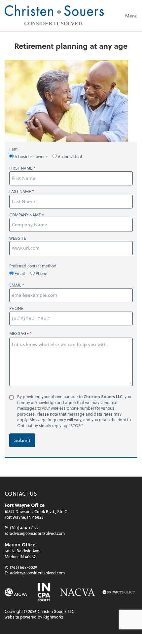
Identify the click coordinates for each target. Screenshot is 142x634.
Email (20, 273)
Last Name (20, 191)
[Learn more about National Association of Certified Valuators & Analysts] (77, 592)
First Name (20, 168)
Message (19, 333)
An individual (69, 156)
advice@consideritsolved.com (37, 533)
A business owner (31, 156)
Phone (41, 273)
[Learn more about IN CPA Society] (43, 592)
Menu (131, 15)
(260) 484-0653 (24, 528)
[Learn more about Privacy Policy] (118, 592)
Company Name (25, 215)
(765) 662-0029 (23, 567)
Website (17, 238)
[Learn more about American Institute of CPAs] (16, 592)
